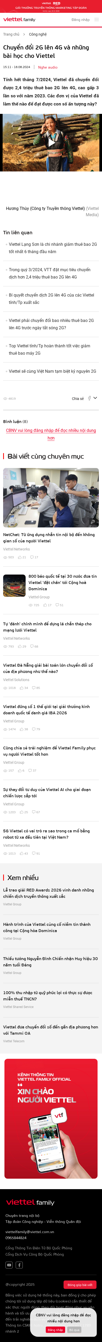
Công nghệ (38, 34)
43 (26, 853)
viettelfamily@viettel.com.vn (29, 1231)
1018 (12, 688)
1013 (12, 853)
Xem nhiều (23, 877)
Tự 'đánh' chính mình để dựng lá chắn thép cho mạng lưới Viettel (47, 627)
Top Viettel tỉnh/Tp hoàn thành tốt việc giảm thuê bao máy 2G (49, 349)
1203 (12, 812)
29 (24, 646)
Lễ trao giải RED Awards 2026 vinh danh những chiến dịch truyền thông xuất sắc (48, 893)
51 (62, 605)
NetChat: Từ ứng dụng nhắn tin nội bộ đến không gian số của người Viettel (49, 537)
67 (38, 812)
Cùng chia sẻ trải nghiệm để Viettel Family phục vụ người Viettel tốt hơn (49, 751)
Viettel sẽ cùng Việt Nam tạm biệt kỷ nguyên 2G (52, 371)
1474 (12, 729)
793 (11, 646)
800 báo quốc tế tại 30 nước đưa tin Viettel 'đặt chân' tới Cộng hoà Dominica (63, 582)
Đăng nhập (55, 1330)
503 (11, 557)
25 (26, 812)
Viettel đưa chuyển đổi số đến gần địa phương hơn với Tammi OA (50, 1030)
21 (24, 557)
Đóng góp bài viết (80, 1285)
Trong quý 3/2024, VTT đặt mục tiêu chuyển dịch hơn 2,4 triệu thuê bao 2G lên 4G (49, 273)
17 (36, 557)
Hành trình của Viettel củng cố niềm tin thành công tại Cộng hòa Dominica (46, 927)
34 (26, 688)
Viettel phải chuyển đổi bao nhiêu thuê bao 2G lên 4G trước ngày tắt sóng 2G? (51, 324)
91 (38, 853)
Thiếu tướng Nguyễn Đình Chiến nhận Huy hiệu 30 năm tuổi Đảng (50, 961)
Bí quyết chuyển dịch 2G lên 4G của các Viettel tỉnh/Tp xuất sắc (51, 299)
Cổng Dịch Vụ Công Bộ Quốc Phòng (34, 1254)
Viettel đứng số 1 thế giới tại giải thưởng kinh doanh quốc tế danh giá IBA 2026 (46, 709)
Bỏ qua (74, 1330)
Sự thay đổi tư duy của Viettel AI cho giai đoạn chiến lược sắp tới (47, 792)
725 (36, 605)
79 (38, 729)
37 (34, 770)
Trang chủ (11, 34)
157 (11, 770)
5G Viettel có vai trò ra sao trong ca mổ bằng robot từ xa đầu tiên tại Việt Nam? (46, 834)
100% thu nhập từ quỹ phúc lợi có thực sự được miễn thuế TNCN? (47, 995)
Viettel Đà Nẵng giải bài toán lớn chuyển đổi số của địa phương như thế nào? (48, 668)
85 (38, 688)
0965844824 (15, 1237)
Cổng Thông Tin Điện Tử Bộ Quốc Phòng (38, 1247)
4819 (12, 398)
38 (26, 729)
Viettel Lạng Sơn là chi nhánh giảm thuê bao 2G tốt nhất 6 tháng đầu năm (53, 248)
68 (36, 646)
